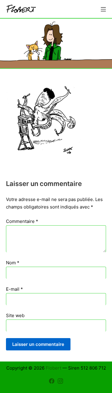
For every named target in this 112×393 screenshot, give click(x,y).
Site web (15, 315)
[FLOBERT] (21, 9)
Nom (12, 263)
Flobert (53, 368)
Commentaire (22, 221)
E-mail (14, 289)
